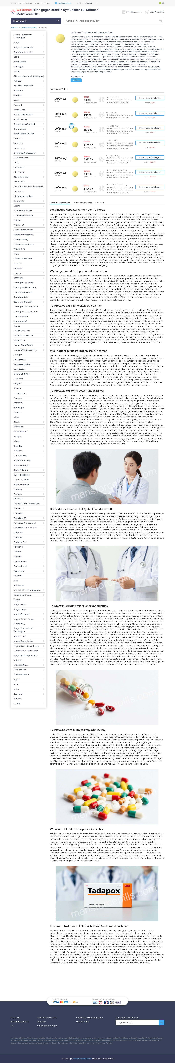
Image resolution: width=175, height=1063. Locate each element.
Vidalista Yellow (21, 674)
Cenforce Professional (25, 153)
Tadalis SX (19, 508)
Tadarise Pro (20, 542)
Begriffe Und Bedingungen (89, 1017)
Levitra (17, 71)
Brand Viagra (20, 61)
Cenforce (18, 143)
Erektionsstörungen (29, 27)
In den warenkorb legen (149, 98)
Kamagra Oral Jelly (23, 52)
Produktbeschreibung (60, 202)
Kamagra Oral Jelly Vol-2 (26, 311)
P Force (17, 388)
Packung (100, 202)
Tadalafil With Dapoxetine (27, 503)
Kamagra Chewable (24, 282)
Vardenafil (19, 585)
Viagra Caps (20, 609)
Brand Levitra (20, 119)
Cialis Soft (19, 191)
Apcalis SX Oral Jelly (23, 85)
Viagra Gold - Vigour (24, 619)
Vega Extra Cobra (22, 595)
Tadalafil (18, 498)
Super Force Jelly (22, 460)
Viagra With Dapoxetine (25, 655)
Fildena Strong (21, 239)
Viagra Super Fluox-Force (26, 650)
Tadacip (18, 489)
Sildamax (18, 426)
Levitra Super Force (23, 345)
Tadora (17, 551)
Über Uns (41, 1021)
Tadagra (18, 494)
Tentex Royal (20, 566)
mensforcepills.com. (82, 1058)
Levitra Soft (19, 340)
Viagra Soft (19, 636)
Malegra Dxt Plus (22, 364)
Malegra (18, 354)
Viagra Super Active (23, 47)
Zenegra (18, 694)
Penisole (18, 402)
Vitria (16, 689)
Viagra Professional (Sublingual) (23, 36)
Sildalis (17, 422)
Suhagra (18, 450)
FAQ (12, 1025)
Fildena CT (19, 225)
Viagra (17, 42)
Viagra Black (20, 604)
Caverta (18, 138)
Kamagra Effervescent (25, 287)
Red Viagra (19, 407)
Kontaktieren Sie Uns (47, 1017)
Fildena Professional (24, 234)
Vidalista (18, 660)
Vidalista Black (21, 665)
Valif (16, 580)
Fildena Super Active (24, 244)
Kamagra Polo (21, 316)
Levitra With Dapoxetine (26, 350)
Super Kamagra (21, 465)
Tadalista (18, 513)
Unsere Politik (82, 1021)
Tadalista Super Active (25, 527)
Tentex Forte (20, 561)
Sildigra (17, 436)
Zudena (17, 698)
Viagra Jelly (19, 623)
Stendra (18, 446)
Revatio (17, 412)
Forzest (17, 263)
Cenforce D (19, 148)
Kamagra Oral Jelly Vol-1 (26, 306)
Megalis (17, 383)
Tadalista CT (20, 518)
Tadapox (18, 532)
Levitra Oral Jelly (22, 330)
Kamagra (18, 66)
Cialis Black (19, 167)
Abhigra (17, 81)
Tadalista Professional (25, 523)
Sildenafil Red (20, 431)
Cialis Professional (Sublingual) (29, 76)
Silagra (17, 417)
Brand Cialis (19, 109)
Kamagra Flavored (23, 292)
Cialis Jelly (19, 181)
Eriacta (17, 205)
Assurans (18, 90)
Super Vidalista (21, 479)
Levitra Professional (23, 335)
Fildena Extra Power (23, 229)
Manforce (18, 378)
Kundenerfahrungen (83, 202)
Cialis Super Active (23, 196)
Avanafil (18, 105)
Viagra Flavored (21, 614)
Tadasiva (18, 546)
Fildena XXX (19, 249)
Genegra (18, 268)
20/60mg (76, 80)
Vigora (17, 679)
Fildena (17, 220)
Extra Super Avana (23, 210)
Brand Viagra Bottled (24, 133)
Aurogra (18, 95)
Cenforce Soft (21, 157)
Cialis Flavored (21, 177)
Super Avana (20, 455)
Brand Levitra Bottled (24, 124)
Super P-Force (21, 470)
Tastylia (18, 556)
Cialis (16, 56)
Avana (17, 100)
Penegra (18, 398)
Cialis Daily (19, 172)
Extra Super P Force (23, 215)
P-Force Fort (20, 393)
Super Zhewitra (21, 484)
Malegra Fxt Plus (22, 374)
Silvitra (17, 441)
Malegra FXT (20, 369)
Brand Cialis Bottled (23, 114)
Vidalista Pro (20, 669)
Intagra (17, 273)
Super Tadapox (21, 474)
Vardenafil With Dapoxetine (27, 590)
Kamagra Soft (21, 321)
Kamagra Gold (21, 297)
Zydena (17, 703)
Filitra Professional (23, 258)
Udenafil (18, 575)
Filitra (16, 253)
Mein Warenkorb (157, 12)
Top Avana (19, 571)
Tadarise (18, 537)
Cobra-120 (19, 201)
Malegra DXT (20, 359)
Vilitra (16, 684)
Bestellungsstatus (134, 12)
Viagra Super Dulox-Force (26, 645)
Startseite (15, 27)
